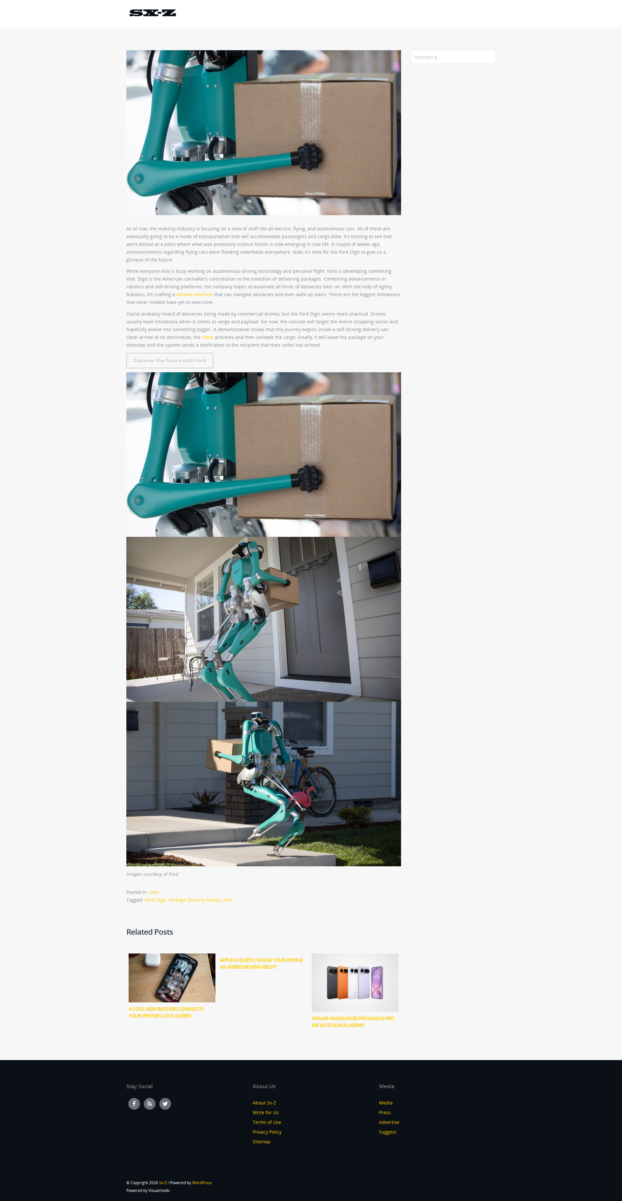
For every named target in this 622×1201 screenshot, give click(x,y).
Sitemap (262, 1141)
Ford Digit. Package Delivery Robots (183, 900)
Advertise (389, 1122)
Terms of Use (267, 1122)
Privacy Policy (267, 1132)
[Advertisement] (437, 174)
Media (386, 1103)
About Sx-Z (264, 1103)
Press (385, 1112)
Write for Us (266, 1112)
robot (207, 337)
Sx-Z (163, 1182)
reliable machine (194, 294)
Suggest (387, 1132)
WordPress (202, 1182)
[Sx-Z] (152, 14)
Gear (154, 892)
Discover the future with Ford (169, 360)
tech (228, 900)
